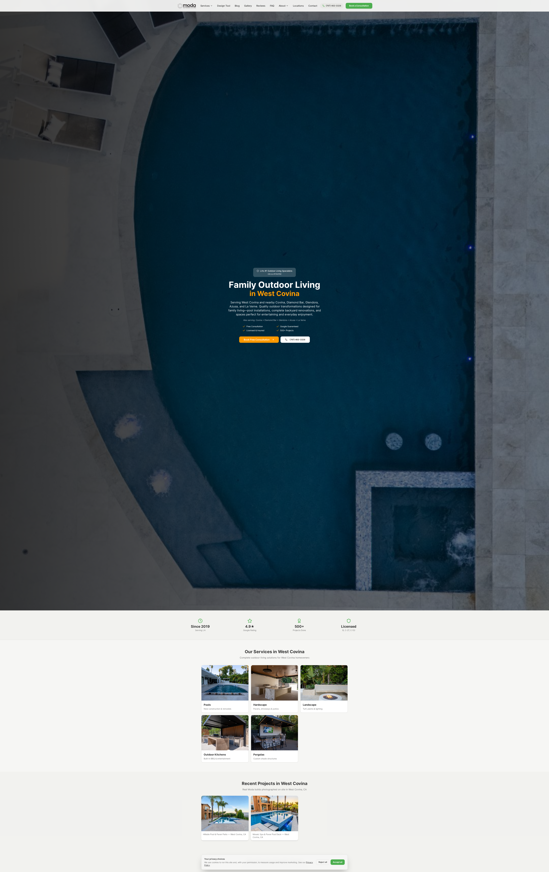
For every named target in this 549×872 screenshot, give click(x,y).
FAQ (272, 5)
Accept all (337, 862)
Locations (298, 5)
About (282, 5)
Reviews (260, 5)
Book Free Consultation (257, 339)
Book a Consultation (359, 5)
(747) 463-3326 (297, 339)
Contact (312, 5)
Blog (237, 5)
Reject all (323, 862)
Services (205, 5)
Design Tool (223, 5)
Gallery (248, 5)
